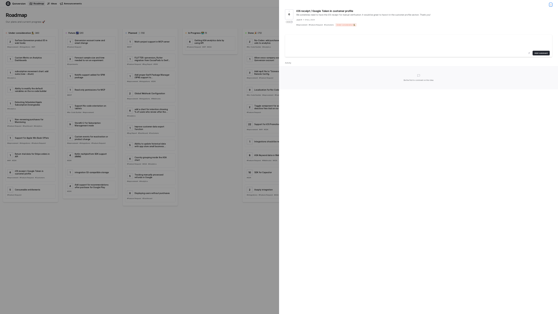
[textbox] (419, 42)
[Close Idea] (550, 4)
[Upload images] (529, 53)
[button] (289, 22)
